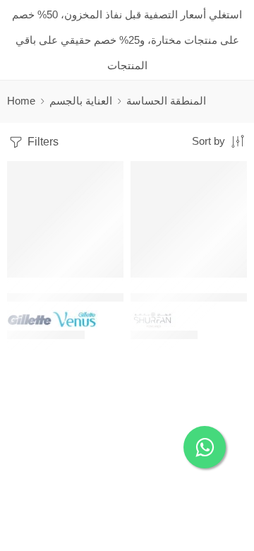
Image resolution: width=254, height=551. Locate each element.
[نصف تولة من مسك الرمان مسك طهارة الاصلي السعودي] (189, 219)
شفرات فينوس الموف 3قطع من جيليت (93, 297)
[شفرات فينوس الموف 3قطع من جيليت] (65, 219)
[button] (103, 276)
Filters (42, 142)
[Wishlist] (109, 175)
